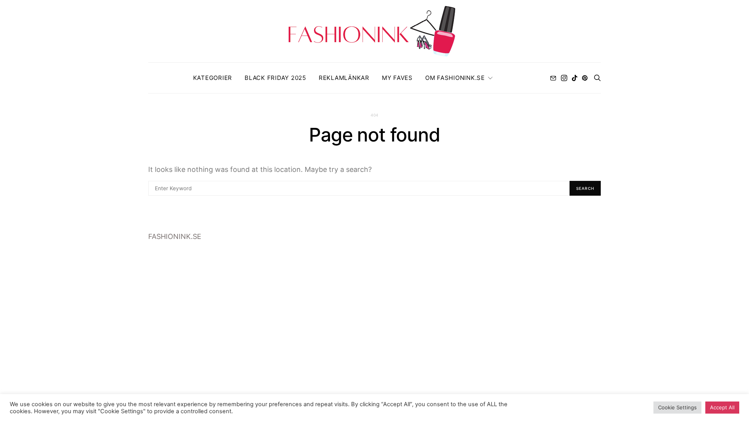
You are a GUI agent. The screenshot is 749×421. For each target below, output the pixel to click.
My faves (397, 77)
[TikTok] (575, 78)
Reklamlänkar (344, 77)
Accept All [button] (722, 407)
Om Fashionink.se (455, 77)
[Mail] (553, 78)
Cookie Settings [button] (677, 407)
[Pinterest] (584, 78)
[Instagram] (564, 78)
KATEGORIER (213, 77)
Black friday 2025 (275, 77)
